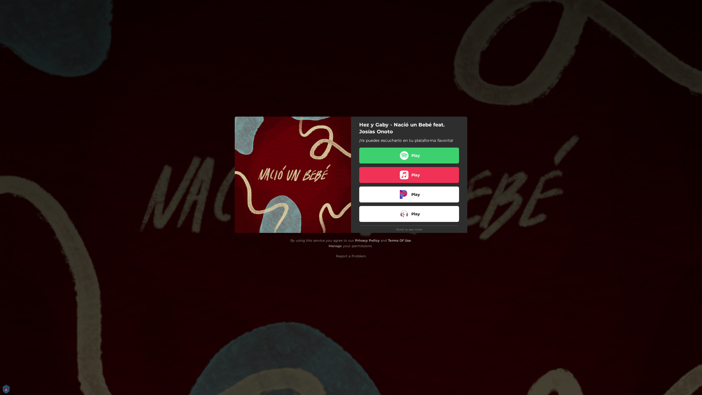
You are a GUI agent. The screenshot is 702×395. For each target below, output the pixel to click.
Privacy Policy (367, 240)
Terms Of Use (399, 240)
